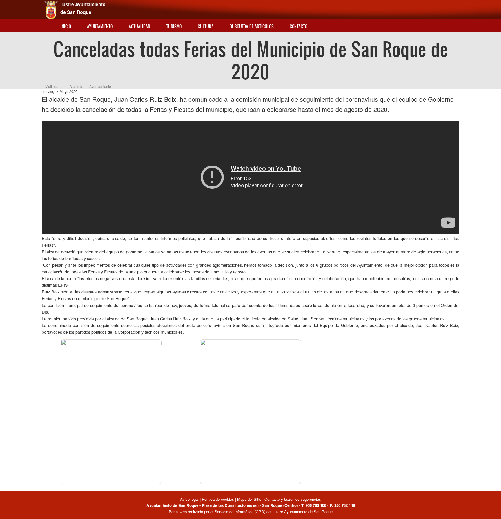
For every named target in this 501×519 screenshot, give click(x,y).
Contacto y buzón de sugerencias (292, 499)
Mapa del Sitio (249, 499)
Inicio (66, 26)
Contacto (298, 26)
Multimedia (54, 86)
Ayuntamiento (100, 26)
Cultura (206, 26)
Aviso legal (190, 499)
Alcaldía (76, 86)
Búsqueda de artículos (252, 26)
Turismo (174, 26)
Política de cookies (218, 499)
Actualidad (139, 26)
